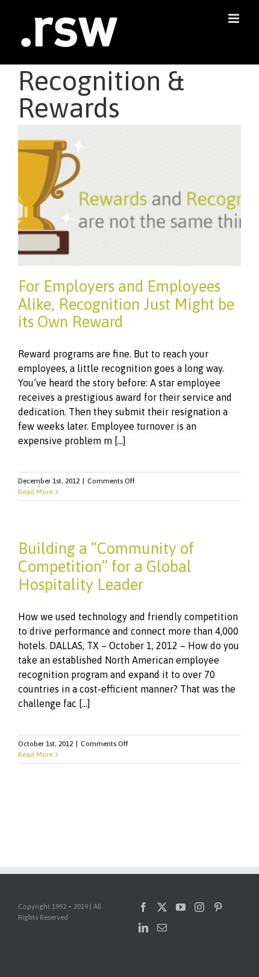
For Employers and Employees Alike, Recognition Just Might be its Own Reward (126, 304)
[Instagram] (199, 907)
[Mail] (162, 927)
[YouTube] (181, 907)
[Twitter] (162, 907)
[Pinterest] (218, 907)
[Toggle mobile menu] (234, 18)
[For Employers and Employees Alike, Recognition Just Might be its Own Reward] (129, 195)
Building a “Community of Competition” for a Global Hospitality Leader (106, 566)
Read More (35, 492)
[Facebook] (143, 907)
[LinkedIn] (143, 927)
